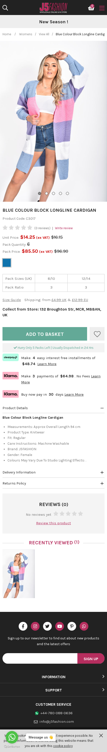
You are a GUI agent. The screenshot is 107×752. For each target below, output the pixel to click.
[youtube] (59, 626)
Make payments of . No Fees (51, 378)
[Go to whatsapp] (12, 737)
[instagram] (35, 626)
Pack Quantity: (14, 244)
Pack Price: (11, 251)
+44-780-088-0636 (56, 713)
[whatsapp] (84, 626)
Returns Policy (14, 483)
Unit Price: (10, 237)
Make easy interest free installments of (48, 360)
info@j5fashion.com (56, 721)
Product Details (15, 408)
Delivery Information (19, 472)
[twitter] (47, 626)
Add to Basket (45, 334)
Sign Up (91, 658)
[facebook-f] (23, 626)
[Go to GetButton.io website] (12, 746)
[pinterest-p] (71, 626)
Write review (64, 228)
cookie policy (63, 746)
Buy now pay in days (43, 394)
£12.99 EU (80, 300)
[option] (53, 22)
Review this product (53, 523)
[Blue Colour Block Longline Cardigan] (18, 573)
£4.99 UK (59, 300)
